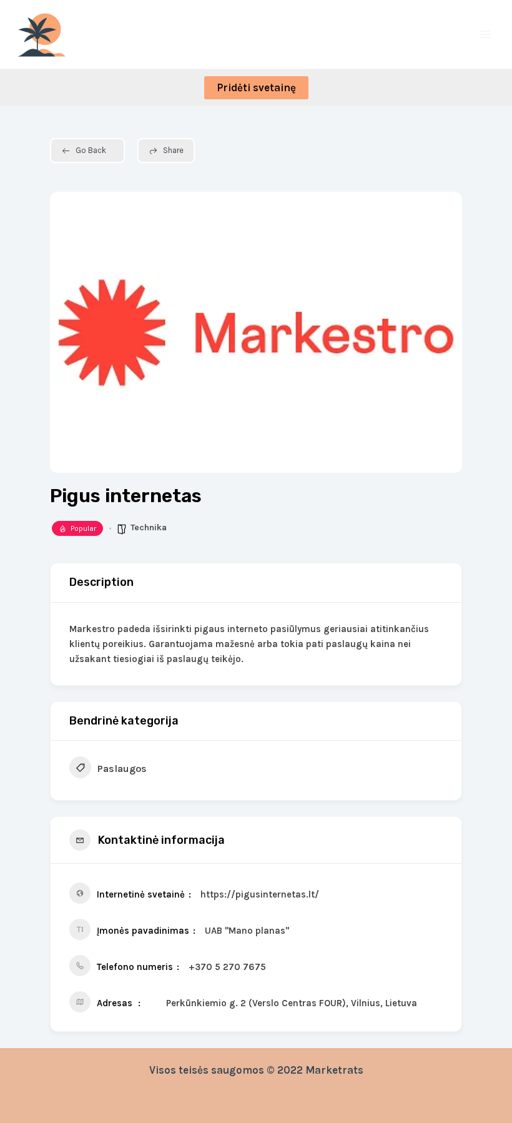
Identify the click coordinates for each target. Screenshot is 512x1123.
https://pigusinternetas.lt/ (259, 894)
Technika (148, 527)
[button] (256, 87)
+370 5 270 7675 (227, 966)
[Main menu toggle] (485, 34)
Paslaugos (122, 768)
